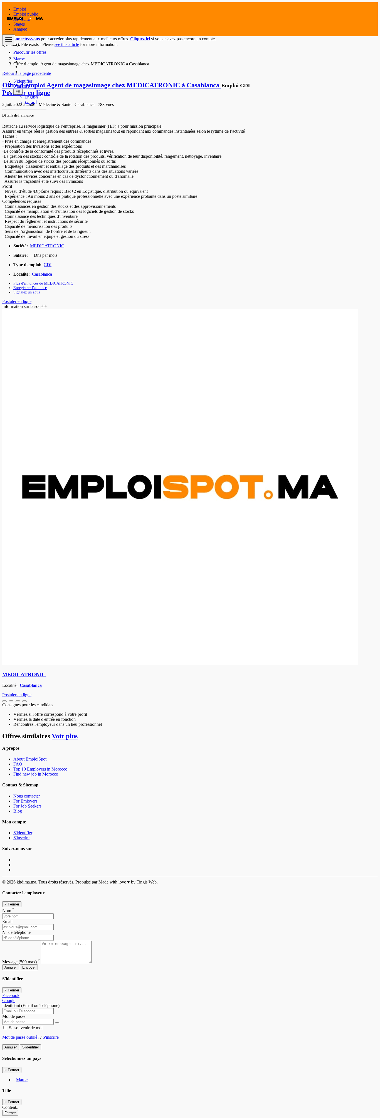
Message (21, 961)
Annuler (10, 967)
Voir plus (65, 736)
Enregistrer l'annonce (30, 288)
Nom (8, 910)
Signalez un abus (26, 292)
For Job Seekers (27, 806)
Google (8, 1000)
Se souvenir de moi (25, 1027)
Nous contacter (26, 796)
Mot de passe (13, 1016)
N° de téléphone (16, 932)
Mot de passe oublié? (21, 1037)
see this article (67, 44)
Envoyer (29, 967)
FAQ (17, 764)
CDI (47, 264)
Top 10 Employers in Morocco (40, 769)
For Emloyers (25, 801)
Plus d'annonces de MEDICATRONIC (43, 283)
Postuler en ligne (16, 301)
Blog (17, 811)
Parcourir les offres (29, 52)
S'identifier (22, 81)
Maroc (22, 1079)
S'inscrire (21, 86)
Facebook (10, 995)
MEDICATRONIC (47, 245)
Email (7, 921)
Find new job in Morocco (35, 774)
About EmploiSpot (29, 759)
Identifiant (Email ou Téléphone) (31, 1005)
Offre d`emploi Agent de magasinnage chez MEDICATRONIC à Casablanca (111, 85)
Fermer (10, 1113)
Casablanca (42, 274)
